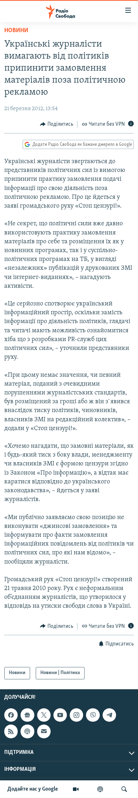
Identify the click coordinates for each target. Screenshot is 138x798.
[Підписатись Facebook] (11, 715)
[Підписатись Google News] (27, 715)
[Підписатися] (44, 731)
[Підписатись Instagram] (76, 715)
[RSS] (11, 731)
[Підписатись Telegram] (109, 715)
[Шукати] (124, 789)
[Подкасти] (100, 789)
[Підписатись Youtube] (60, 715)
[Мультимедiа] (75, 789)
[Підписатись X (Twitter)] (44, 715)
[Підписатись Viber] (92, 715)
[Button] (56, 124)
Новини (16, 31)
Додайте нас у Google (32, 789)
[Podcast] (27, 731)
